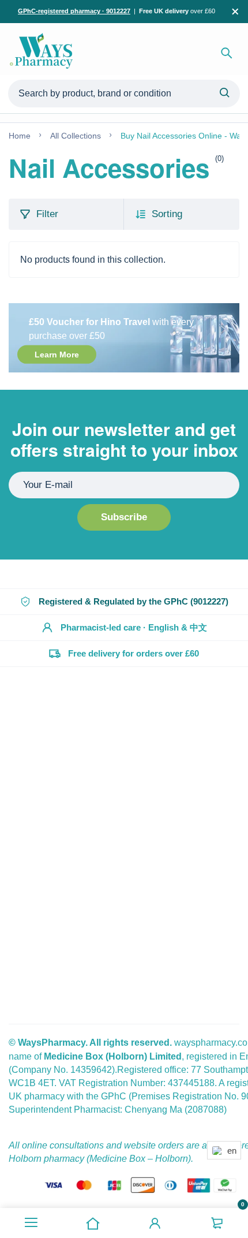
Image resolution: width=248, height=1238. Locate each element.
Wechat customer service (82, 823)
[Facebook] (11, 989)
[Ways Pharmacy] (43, 53)
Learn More (57, 354)
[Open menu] (31, 1223)
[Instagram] (25, 989)
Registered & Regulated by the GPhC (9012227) (133, 601)
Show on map (37, 911)
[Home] (93, 1223)
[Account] (155, 1223)
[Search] (226, 53)
